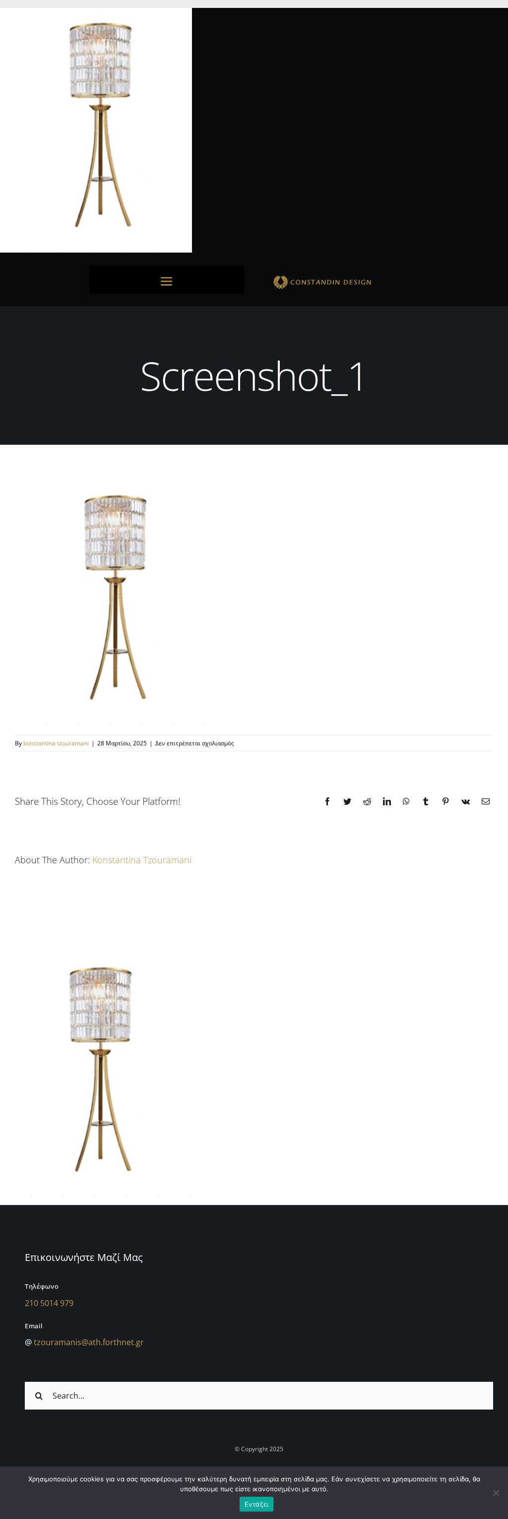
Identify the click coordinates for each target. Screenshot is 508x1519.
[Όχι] (496, 1493)
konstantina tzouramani (56, 743)
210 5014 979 (49, 1303)
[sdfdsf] (341, 276)
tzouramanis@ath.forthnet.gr (89, 1342)
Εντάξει (257, 1504)
